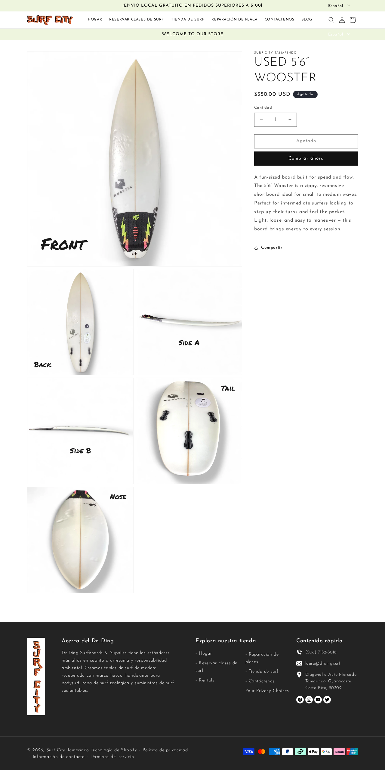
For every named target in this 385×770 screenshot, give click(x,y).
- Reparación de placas (262, 658)
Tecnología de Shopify (114, 750)
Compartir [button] (271, 247)
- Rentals (205, 680)
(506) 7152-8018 (321, 652)
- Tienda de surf (262, 671)
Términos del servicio (112, 757)
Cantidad (263, 108)
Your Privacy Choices (267, 691)
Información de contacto (59, 757)
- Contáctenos (260, 681)
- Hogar (204, 653)
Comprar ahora (306, 158)
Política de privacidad (165, 750)
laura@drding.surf (323, 663)
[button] (331, 19)
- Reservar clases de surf (216, 667)
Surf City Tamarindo (67, 750)
